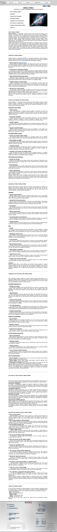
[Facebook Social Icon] (25, 502)
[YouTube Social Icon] (31, 502)
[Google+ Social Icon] (29, 502)
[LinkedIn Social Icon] (27, 502)
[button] (28, 3)
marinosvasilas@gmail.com (13, 508)
